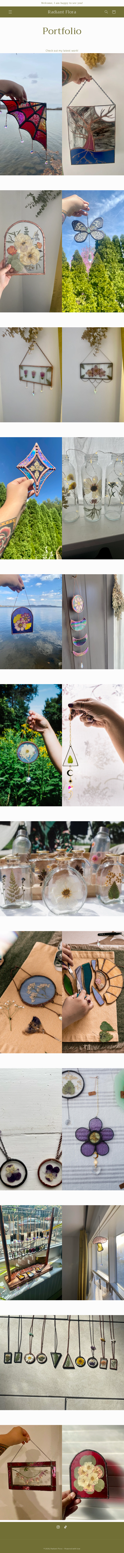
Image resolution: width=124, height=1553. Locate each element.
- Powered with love (71, 1548)
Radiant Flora (56, 1548)
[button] (10, 12)
